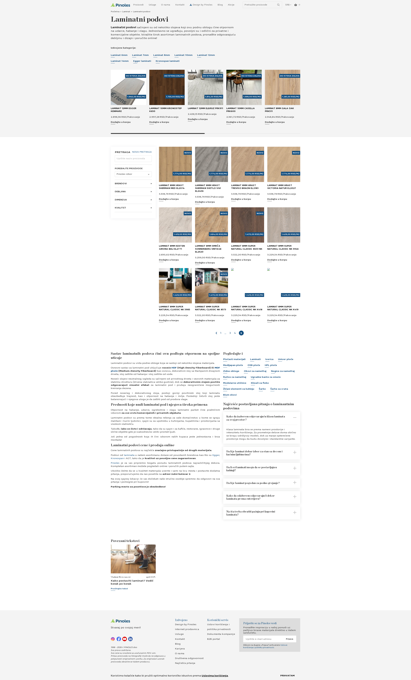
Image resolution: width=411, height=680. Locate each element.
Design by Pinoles (202, 5)
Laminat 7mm (140, 55)
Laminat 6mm (119, 55)
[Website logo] (120, 5)
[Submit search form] (278, 5)
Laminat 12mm (206, 55)
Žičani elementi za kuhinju (238, 389)
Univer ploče (285, 359)
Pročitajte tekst (119, 588)
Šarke (262, 389)
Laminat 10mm (183, 55)
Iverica (269, 359)
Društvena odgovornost (189, 658)
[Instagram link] (113, 639)
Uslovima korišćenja (215, 675)
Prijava (289, 639)
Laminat (126, 11)
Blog (220, 5)
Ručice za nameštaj (234, 377)
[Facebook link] (119, 639)
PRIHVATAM (287, 675)
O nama (165, 5)
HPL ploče (271, 365)
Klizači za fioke (260, 383)
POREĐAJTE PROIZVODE (129, 168)
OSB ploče (254, 365)
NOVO (187, 153)
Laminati (255, 359)
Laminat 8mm (161, 55)
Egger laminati (142, 61)
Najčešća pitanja (185, 663)
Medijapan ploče (233, 365)
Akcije (231, 5)
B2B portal (213, 639)
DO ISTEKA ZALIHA (135, 76)
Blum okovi (230, 394)
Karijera (180, 648)
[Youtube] (124, 639)
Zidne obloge (231, 371)
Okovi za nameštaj (255, 371)
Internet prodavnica (187, 629)
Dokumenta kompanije (221, 634)
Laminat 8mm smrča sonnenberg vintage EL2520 (208, 249)
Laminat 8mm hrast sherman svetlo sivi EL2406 (208, 188)
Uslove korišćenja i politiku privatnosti (265, 646)
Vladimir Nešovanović (121, 577)
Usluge (152, 5)
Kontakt (179, 5)
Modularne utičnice (234, 383)
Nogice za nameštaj (283, 371)
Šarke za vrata (279, 389)
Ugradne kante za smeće (266, 377)
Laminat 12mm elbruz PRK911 (205, 108)
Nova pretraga (142, 152)
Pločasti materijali (234, 359)
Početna (115, 11)
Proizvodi (138, 5)
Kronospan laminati (167, 61)
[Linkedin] (130, 639)
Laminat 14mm (120, 61)
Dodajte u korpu (121, 122)
